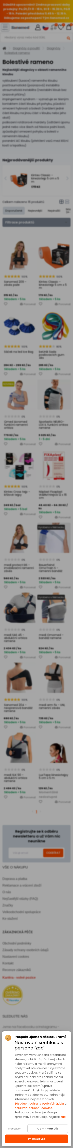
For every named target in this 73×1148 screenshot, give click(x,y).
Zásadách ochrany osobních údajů (39, 1104)
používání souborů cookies (33, 1108)
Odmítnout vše (47, 1129)
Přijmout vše (36, 1139)
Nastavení (15, 1129)
